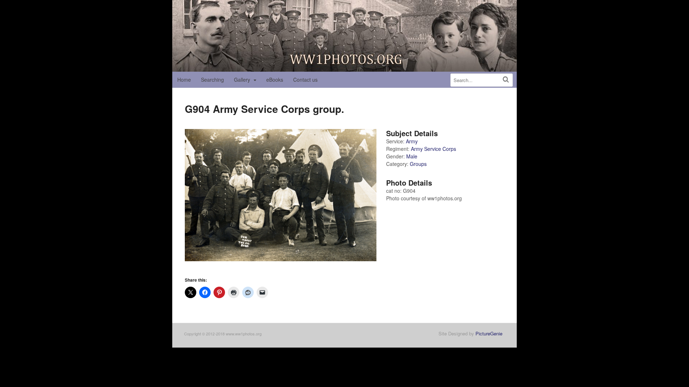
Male (411, 156)
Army (412, 141)
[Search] (506, 79)
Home (184, 79)
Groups (418, 163)
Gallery (242, 79)
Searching (212, 79)
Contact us (305, 79)
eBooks (274, 79)
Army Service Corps (433, 148)
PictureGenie (488, 333)
